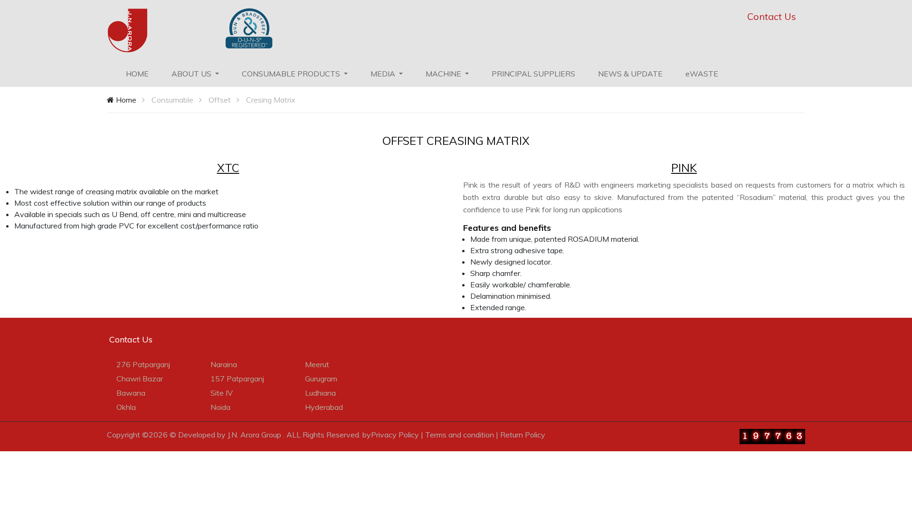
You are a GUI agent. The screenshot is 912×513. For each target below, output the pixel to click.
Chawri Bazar (139, 378)
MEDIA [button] (383, 73)
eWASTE (701, 73)
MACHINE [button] (444, 73)
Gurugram (321, 378)
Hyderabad (324, 407)
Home (125, 99)
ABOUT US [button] (192, 73)
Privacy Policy (395, 434)
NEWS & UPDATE (630, 73)
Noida (220, 407)
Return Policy (522, 434)
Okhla (126, 407)
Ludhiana (320, 393)
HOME (143, 73)
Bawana (130, 393)
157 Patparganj (237, 378)
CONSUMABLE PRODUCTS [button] (292, 73)
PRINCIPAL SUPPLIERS (533, 73)
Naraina (223, 364)
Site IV (221, 393)
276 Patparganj (143, 364)
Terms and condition (459, 434)
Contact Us (771, 16)
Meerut (317, 364)
